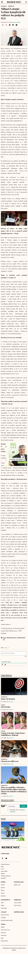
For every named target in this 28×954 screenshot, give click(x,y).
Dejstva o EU (17, 885)
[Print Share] (13, 25)
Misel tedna (5, 707)
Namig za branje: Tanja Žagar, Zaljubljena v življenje (13, 734)
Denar (2, 902)
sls (4, 639)
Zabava (3, 705)
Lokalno (3, 912)
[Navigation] (2, 2)
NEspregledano (19, 912)
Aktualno (3, 6)
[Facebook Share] (2, 25)
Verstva (3, 893)
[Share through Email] (16, 25)
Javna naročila (17, 902)
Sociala (3, 885)
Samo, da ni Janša (8, 699)
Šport (2, 938)
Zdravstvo (3, 896)
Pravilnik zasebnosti (6, 876)
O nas (2, 869)
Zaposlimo (3, 878)
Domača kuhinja (5, 915)
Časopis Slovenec (5, 864)
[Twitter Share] (6, 25)
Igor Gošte (10, 701)
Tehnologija (4, 908)
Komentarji (4, 697)
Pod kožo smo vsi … (6, 930)
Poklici (2, 905)
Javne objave (4, 871)
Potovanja (3, 932)
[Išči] (26, 2)
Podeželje (11, 6)
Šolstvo (3, 890)
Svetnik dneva (4, 941)
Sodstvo (3, 887)
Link (12, 831)
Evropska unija (19, 882)
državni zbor (21, 637)
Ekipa (2, 866)
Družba (3, 882)
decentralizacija (12, 637)
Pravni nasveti (17, 905)
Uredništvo (10, 709)
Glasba (2, 927)
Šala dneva (3, 935)
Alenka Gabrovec (16, 22)
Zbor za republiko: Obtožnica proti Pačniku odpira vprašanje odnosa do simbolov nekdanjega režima (14, 790)
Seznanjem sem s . (17, 810)
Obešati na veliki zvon (9, 761)
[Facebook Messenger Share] (9, 25)
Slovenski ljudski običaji (6, 920)
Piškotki (3, 873)
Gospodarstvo (5, 900)
